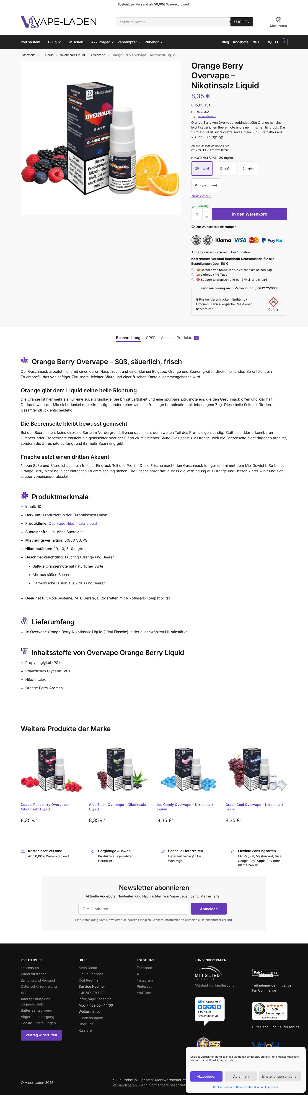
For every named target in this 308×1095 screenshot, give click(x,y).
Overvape (98, 55)
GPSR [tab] (150, 337)
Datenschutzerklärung (249, 1087)
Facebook (145, 968)
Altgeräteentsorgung (37, 1017)
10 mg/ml (226, 168)
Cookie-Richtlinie (223, 1087)
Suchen (241, 22)
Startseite (29, 55)
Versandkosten (207, 116)
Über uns (86, 1024)
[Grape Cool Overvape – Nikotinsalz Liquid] (256, 769)
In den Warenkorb (249, 214)
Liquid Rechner (91, 974)
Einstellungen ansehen (280, 1076)
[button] (277, 42)
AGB (24, 993)
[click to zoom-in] (101, 138)
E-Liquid (48, 55)
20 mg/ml (202, 168)
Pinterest (144, 986)
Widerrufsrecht (33, 974)
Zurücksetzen (201, 196)
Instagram (145, 980)
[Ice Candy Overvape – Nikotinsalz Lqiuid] (188, 769)
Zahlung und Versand (38, 980)
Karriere (85, 1030)
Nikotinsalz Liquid (72, 55)
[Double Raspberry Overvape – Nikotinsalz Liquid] (51, 769)
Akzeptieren (206, 1076)
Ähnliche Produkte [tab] (178, 337)
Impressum (272, 1087)
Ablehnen (241, 1076)
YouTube (144, 993)
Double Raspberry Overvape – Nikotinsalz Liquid (45, 806)
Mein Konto (278, 26)
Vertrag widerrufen (41, 1035)
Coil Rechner (89, 980)
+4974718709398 (92, 993)
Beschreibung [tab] (128, 337)
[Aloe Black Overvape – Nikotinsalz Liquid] (119, 769)
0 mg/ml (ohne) (206, 185)
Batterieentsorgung (36, 1010)
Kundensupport (91, 1018)
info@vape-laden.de (95, 999)
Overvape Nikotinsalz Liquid (73, 523)
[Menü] (284, 1005)
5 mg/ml (248, 168)
